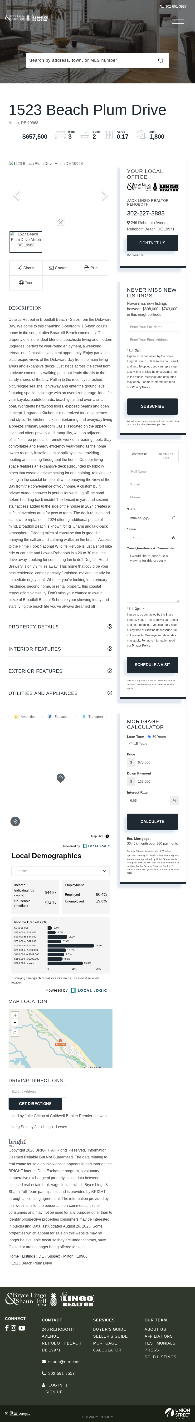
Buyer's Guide (109, 1329)
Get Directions (35, 1104)
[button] (161, 60)
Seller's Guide (110, 1336)
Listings (28, 1256)
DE (41, 1256)
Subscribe (152, 406)
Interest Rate (137, 792)
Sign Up (54, 1392)
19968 (82, 1256)
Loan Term (135, 737)
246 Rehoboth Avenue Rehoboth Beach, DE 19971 (62, 1339)
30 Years (159, 737)
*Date (131, 509)
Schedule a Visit (166, 456)
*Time (131, 529)
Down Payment (139, 773)
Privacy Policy (141, 387)
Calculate (152, 822)
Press (152, 1350)
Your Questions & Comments (150, 548)
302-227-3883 (146, 213)
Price (131, 754)
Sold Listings (160, 1357)
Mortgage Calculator (107, 1346)
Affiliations (159, 1336)
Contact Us (152, 243)
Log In (56, 1385)
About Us (155, 1329)
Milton (68, 1256)
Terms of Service (165, 684)
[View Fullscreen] (15, 1032)
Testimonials (160, 1343)
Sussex (53, 1256)
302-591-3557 (176, 6)
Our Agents (135, 255)
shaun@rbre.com (64, 1362)
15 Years (140, 743)
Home (14, 1256)
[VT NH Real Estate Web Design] (177, 1413)
